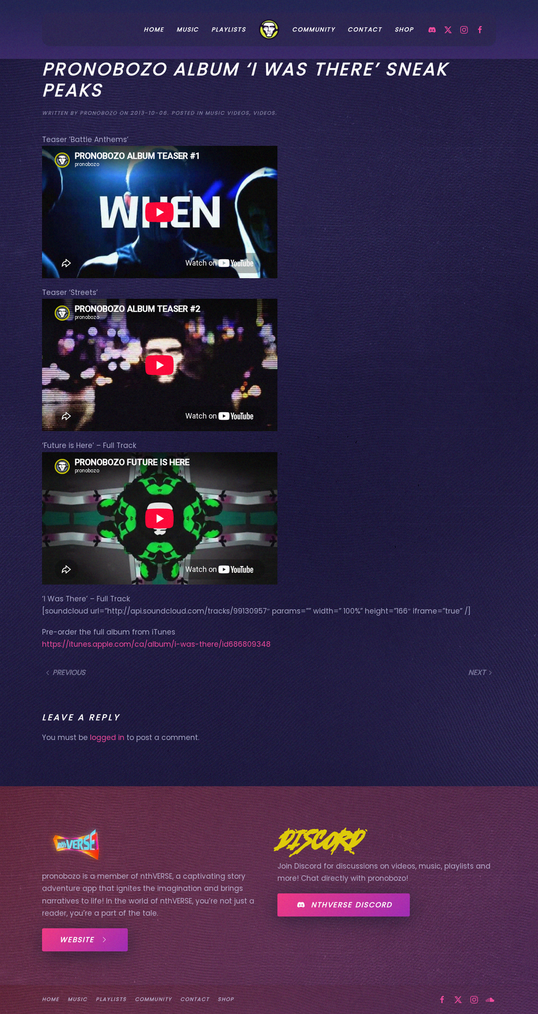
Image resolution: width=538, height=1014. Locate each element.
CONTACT (365, 29)
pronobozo (98, 112)
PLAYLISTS (228, 29)
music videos (227, 112)
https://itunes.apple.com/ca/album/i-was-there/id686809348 (156, 644)
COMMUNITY (313, 29)
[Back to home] (269, 29)
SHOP (404, 29)
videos (264, 112)
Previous (69, 672)
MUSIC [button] (188, 29)
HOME (154, 29)
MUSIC (77, 999)
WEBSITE (77, 940)
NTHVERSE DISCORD (351, 905)
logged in (107, 737)
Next (476, 672)
